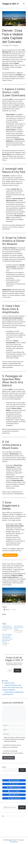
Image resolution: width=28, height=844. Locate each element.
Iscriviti (17, 670)
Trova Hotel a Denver (10, 555)
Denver (12, 683)
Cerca (4, 767)
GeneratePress (14, 841)
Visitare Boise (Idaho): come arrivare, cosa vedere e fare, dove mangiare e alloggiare (12, 687)
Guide (6, 680)
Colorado (7, 683)
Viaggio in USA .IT (10, 4)
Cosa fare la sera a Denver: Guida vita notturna (18, 627)
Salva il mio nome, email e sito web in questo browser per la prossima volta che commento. (14, 739)
